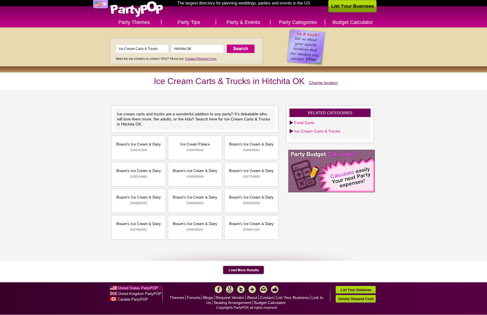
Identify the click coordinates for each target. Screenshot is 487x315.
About (252, 297)
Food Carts (304, 122)
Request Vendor (230, 297)
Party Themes (134, 22)
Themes (177, 297)
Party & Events (243, 22)
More (252, 289)
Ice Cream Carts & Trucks (317, 131)
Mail (263, 289)
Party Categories (298, 22)
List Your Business (292, 297)
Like (274, 289)
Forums (194, 297)
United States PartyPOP (138, 288)
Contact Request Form (200, 58)
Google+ (229, 289)
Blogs (208, 297)
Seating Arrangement (232, 302)
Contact (267, 297)
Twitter (241, 289)
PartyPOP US (136, 9)
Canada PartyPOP (133, 299)
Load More (244, 270)
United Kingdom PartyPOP (139, 294)
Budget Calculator (353, 22)
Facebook (218, 289)
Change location (323, 82)
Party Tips (189, 22)
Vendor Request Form (355, 299)
